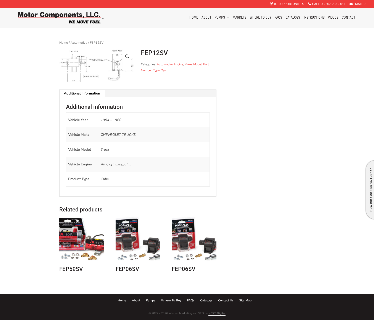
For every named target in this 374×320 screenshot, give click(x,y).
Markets (239, 17)
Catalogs (292, 17)
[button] (127, 56)
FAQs (278, 17)
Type (156, 70)
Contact (348, 17)
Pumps (220, 17)
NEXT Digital (217, 313)
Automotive (79, 42)
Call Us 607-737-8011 (328, 4)
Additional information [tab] (82, 93)
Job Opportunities (288, 4)
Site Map (245, 300)
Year (164, 70)
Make (188, 64)
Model (197, 64)
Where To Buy (260, 17)
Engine (178, 64)
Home (193, 17)
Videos (333, 17)
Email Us (360, 4)
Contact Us (226, 300)
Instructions (313, 17)
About (206, 17)
